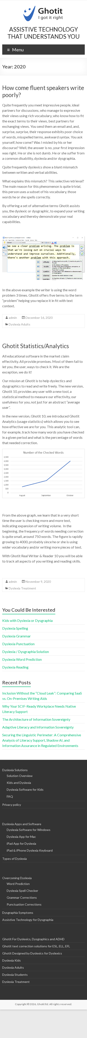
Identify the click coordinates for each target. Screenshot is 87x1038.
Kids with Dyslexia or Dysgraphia (27, 620)
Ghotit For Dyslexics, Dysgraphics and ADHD (33, 939)
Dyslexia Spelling (15, 628)
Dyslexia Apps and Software (21, 824)
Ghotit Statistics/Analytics (35, 345)
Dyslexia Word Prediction (22, 659)
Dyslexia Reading (15, 667)
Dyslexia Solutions (15, 770)
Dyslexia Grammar (16, 636)
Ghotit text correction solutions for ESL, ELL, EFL (36, 946)
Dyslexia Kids (11, 960)
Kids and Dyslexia (19, 782)
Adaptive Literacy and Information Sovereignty (38, 727)
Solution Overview (20, 776)
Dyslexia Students (15, 974)
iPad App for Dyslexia (21, 843)
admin (13, 317)
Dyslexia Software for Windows (28, 830)
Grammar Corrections (22, 897)
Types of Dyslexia (14, 858)
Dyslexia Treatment (22, 588)
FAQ (10, 796)
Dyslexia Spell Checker (22, 890)
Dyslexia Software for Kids (25, 789)
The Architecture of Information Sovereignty (36, 719)
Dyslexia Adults (19, 324)
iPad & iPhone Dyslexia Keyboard (30, 850)
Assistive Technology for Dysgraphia (27, 920)
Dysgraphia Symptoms (17, 912)
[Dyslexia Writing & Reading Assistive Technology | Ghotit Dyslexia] (43, 6)
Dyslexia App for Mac (21, 836)
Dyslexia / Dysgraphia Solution (25, 651)
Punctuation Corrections (24, 904)
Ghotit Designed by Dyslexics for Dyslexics (32, 953)
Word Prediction (18, 884)
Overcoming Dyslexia (17, 878)
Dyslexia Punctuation (18, 644)
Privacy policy (11, 804)
